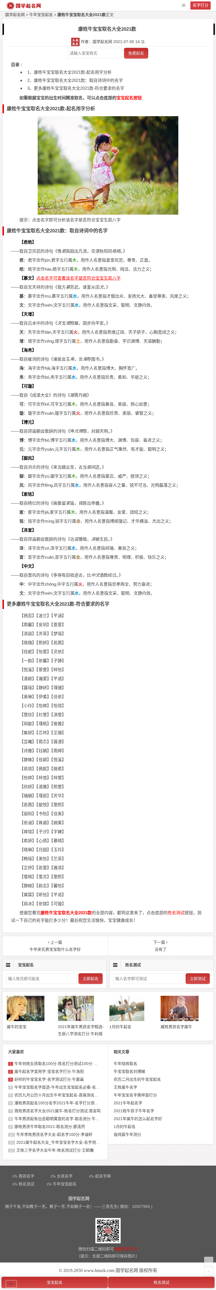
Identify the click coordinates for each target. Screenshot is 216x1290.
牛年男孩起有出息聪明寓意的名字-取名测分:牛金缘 (59, 1118)
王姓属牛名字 (125, 1087)
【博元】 (27, 422)
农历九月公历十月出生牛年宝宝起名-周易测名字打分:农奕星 (66, 1095)
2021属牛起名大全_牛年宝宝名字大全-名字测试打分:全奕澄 (68, 1142)
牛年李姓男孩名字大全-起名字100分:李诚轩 (54, 1134)
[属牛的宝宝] (25, 1019)
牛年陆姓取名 (125, 1063)
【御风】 (27, 458)
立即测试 (198, 978)
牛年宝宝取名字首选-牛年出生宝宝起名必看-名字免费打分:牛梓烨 (71, 1087)
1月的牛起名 (125, 1126)
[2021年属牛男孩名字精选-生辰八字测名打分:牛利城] (76, 1019)
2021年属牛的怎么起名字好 (138, 1118)
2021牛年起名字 (128, 1103)
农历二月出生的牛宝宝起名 (137, 1079)
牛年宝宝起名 (41, 14)
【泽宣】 (27, 530)
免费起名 (136, 53)
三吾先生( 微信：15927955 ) (127, 1206)
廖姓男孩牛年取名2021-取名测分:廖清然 (49, 1126)
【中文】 (27, 566)
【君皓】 (27, 242)
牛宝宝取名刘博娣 (129, 1071)
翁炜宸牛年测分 (127, 1134)
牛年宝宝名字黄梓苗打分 (135, 1095)
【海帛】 (27, 350)
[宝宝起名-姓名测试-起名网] (23, 8)
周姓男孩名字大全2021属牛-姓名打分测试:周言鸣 (57, 1111)
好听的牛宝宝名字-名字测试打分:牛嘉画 (49, 1079)
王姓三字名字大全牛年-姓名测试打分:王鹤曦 (55, 1150)
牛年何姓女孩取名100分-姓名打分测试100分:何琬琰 (59, 1063)
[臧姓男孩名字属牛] (180, 1019)
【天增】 (27, 314)
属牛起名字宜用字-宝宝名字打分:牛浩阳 (49, 1071)
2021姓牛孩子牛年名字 (134, 1111)
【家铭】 (27, 494)
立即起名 (90, 978)
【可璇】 (27, 386)
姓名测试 (161, 1282)
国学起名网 (15, 14)
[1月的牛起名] (127, 1019)
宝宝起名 (54, 1282)
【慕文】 (27, 278)
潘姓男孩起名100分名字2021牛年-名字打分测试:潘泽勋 (62, 1103)
